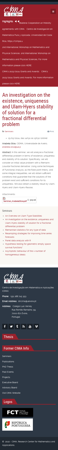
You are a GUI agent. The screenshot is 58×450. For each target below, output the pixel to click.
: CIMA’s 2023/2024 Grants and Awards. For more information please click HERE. (27, 77)
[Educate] (12, 11)
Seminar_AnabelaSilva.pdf (15, 201)
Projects (6, 377)
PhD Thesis (7, 367)
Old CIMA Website (11, 393)
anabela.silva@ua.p (11, 147)
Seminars (6, 356)
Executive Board (10, 382)
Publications (8, 361)
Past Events (8, 372)
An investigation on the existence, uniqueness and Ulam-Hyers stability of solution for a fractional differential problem (27, 109)
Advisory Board (9, 387)
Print (51, 131)
